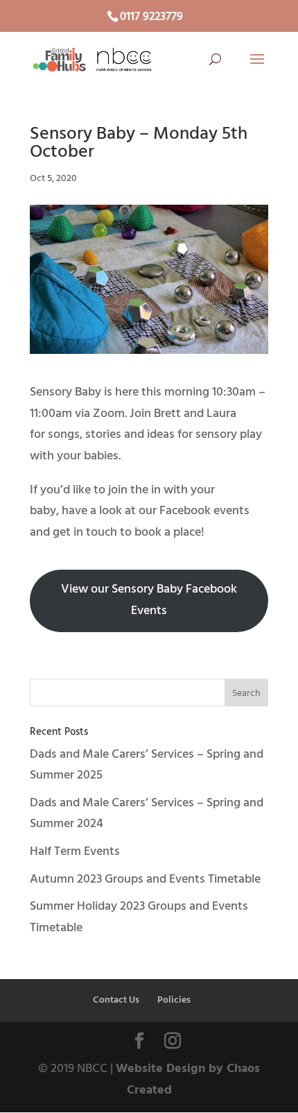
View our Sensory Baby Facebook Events (149, 600)
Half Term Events (75, 852)
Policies (174, 1000)
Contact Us (116, 1000)
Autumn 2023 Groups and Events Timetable (145, 879)
